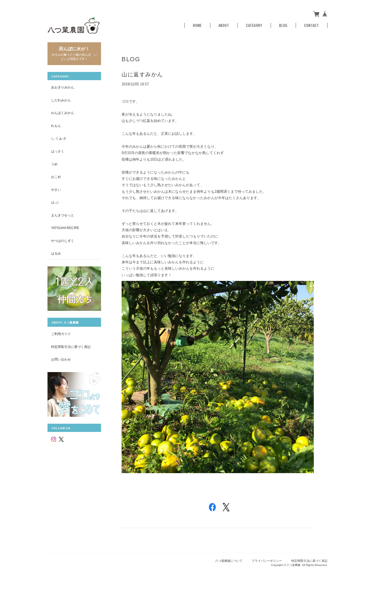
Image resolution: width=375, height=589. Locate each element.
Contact (311, 25)
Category (254, 25)
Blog (283, 25)
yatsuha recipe (65, 228)
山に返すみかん (142, 74)
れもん (56, 125)
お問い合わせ (61, 359)
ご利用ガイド (61, 334)
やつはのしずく (62, 240)
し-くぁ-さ (58, 138)
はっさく (57, 151)
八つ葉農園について (228, 560)
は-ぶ (55, 202)
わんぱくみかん (62, 113)
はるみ (56, 253)
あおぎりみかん (62, 87)
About (224, 25)
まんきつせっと (62, 215)
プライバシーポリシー (267, 560)
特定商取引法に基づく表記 (71, 346)
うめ (54, 164)
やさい (56, 189)
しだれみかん (61, 100)
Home (197, 25)
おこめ (56, 176)
